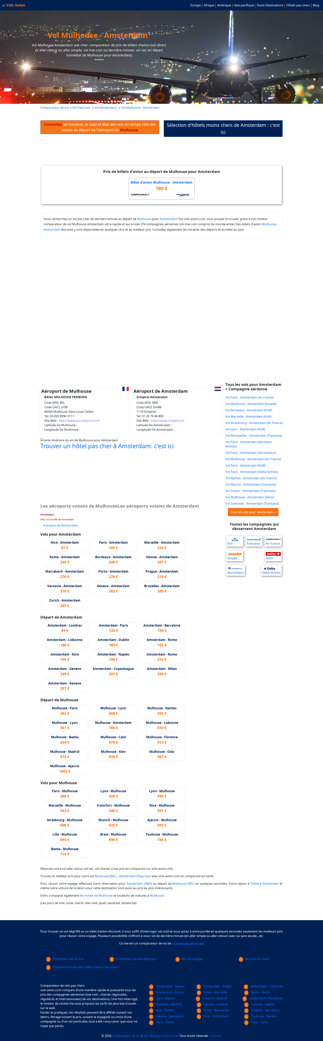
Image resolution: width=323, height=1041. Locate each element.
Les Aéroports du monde (161, 1036)
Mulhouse (144, 219)
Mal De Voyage (192, 959)
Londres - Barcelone (264, 1010)
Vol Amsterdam (105, 108)
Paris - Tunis (259, 1022)
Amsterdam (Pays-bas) (135, 876)
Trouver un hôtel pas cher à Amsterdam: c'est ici (107, 446)
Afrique (209, 5)
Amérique (224, 5)
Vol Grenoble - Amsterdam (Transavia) (252, 503)
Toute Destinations (270, 5)
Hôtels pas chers (298, 5)
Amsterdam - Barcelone (266, 998)
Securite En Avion (257, 959)
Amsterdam (168, 219)
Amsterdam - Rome (169, 992)
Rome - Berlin (260, 992)
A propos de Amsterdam (60, 525)
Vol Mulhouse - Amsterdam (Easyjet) (250, 404)
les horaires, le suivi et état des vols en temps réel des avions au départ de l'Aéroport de (100, 127)
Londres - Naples (262, 1004)
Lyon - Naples (165, 998)
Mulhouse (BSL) (106, 876)
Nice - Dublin (164, 1010)
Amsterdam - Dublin (217, 986)
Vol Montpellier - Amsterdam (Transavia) (253, 435)
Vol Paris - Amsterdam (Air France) (249, 397)
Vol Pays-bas (81, 108)
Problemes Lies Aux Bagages (136, 959)
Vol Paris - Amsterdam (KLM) (245, 465)
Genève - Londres (215, 1004)
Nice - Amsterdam (216, 1016)
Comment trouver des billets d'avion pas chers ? (86, 967)
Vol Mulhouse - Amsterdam (140, 108)
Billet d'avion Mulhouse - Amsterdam (162, 182)
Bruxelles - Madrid (168, 1004)
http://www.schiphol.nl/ (167, 421)
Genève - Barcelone (169, 1016)
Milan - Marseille (215, 992)
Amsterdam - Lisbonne (266, 986)
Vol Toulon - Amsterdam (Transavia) (250, 491)
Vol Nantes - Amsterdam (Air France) (251, 478)
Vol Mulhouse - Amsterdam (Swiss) (249, 497)
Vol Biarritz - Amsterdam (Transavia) (250, 484)
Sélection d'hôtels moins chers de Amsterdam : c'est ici (223, 128)
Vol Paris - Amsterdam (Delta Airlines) (251, 472)
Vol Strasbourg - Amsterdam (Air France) (254, 423)
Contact (216, 1036)
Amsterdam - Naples (170, 986)
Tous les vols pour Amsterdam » (253, 512)
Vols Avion (15, 5)
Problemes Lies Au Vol (68, 959)
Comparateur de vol (54, 108)
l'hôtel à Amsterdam (264, 884)
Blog (316, 5)
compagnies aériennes (188, 943)
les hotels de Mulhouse (96, 895)
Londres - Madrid (214, 998)
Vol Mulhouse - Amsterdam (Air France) (253, 459)
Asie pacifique (244, 5)
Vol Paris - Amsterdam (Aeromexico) (250, 453)
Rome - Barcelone (215, 1010)
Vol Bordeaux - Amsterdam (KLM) (248, 410)
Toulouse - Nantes (263, 1016)
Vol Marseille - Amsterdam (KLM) (248, 416)
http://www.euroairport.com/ (79, 421)
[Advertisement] (161, 154)
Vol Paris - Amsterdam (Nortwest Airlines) (248, 444)
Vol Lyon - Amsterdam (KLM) (245, 429)
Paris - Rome (164, 1022)
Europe (195, 5)
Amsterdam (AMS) (139, 884)
